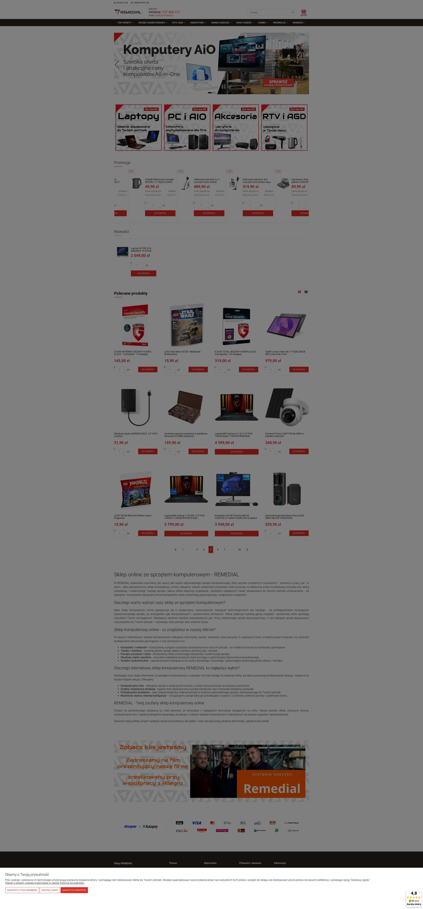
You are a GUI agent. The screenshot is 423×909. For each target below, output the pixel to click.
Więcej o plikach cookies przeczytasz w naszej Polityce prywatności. (45, 883)
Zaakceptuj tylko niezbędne (22, 890)
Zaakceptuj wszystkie (74, 890)
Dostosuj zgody (49, 890)
